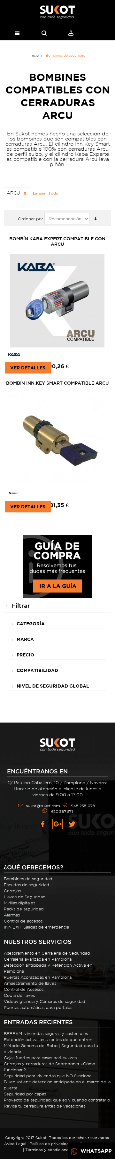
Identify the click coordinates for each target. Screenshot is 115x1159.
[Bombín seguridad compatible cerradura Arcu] (57, 440)
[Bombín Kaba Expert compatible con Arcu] (57, 301)
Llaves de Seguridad (25, 897)
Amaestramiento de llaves (30, 983)
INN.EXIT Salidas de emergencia (36, 927)
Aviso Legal (15, 1144)
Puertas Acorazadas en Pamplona (38, 977)
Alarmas (12, 915)
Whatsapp (95, 1151)
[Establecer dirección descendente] (95, 218)
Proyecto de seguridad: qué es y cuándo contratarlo (57, 1100)
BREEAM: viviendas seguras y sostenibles (46, 1033)
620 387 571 (62, 811)
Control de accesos (23, 921)
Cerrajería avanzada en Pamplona (38, 959)
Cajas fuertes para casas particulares (40, 1057)
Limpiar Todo (45, 193)
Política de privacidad (50, 1144)
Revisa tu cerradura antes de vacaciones (44, 1106)
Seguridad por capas (25, 1094)
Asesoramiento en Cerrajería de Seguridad (47, 953)
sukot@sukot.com (43, 805)
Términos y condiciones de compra (58, 1150)
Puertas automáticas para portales (38, 1007)
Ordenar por (30, 218)
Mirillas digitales (19, 903)
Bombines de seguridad (28, 878)
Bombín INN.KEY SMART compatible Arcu (57, 383)
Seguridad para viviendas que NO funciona (47, 1075)
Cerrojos (12, 890)
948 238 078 (83, 805)
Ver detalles (27, 367)
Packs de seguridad (24, 909)
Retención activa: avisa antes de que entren (48, 1039)
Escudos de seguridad (26, 884)
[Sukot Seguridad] (57, 12)
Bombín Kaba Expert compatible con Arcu (57, 241)
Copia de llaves (19, 995)
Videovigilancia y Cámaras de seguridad (44, 1001)
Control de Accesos (23, 989)
